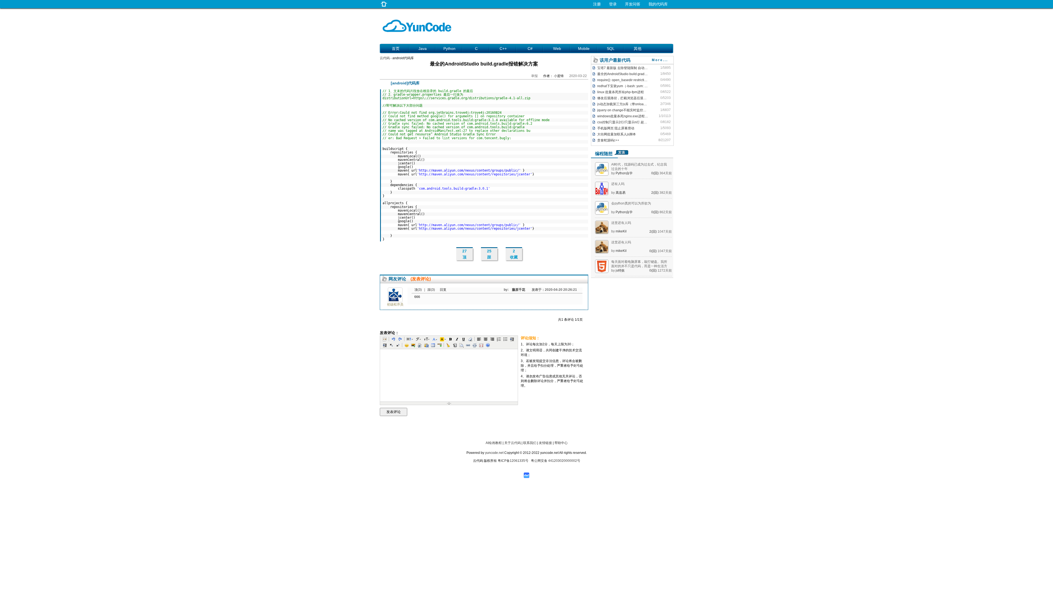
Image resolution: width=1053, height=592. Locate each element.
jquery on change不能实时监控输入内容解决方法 (633, 110)
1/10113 (665, 116)
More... (660, 60)
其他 (637, 48)
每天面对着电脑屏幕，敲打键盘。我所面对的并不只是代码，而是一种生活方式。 (639, 266)
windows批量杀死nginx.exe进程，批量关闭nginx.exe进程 (639, 116)
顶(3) (418, 290)
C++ (503, 48)
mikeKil (621, 231)
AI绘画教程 (494, 443)
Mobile (584, 48)
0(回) (655, 173)
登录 (613, 4)
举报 (534, 76)
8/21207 (664, 140)
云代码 (385, 58)
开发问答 (632, 4)
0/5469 (665, 134)
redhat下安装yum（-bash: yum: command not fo (632, 86)
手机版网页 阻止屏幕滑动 (615, 128)
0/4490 (665, 80)
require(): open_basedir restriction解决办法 (629, 80)
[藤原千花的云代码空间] (395, 301)
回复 (443, 290)
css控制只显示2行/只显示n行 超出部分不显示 (630, 122)
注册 (597, 4)
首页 (396, 48)
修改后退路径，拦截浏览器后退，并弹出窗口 (630, 98)
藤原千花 (518, 290)
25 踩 (489, 254)
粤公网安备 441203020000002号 (555, 461)
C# (530, 48)
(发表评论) (421, 279)
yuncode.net (494, 453)
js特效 (620, 270)
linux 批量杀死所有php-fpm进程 (620, 92)
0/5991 (665, 86)
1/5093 (665, 128)
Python (449, 48)
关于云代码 (512, 443)
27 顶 (464, 254)
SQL (611, 48)
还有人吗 (617, 184)
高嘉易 (620, 193)
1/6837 (665, 110)
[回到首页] (384, 6)
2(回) (655, 193)
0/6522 (665, 92)
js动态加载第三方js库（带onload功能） (626, 104)
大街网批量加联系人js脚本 (616, 134)
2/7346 (665, 104)
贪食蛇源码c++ (608, 140)
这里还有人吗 (621, 223)
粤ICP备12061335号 (513, 461)
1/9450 (665, 74)
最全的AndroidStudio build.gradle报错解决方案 (632, 74)
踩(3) (432, 290)
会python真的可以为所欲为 (631, 203)
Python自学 (624, 173)
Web (557, 48)
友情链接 (545, 443)
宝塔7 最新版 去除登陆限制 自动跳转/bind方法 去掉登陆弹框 (641, 68)
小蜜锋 (559, 76)
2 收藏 (514, 254)
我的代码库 (658, 4)
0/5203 (665, 98)
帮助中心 (561, 443)
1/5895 (665, 68)
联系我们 (529, 443)
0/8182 (665, 122)
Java (422, 48)
